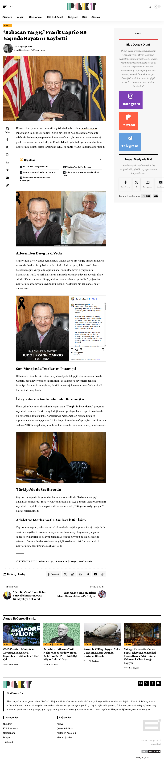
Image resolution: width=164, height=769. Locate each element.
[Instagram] (131, 100)
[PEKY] (82, 6)
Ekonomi (58, 644)
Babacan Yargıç (46, 561)
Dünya (7, 25)
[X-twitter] (146, 683)
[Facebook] (125, 184)
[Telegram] (130, 142)
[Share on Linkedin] (7, 162)
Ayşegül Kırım (26, 47)
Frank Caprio (89, 128)
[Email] (7, 178)
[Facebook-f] (152, 683)
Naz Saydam (134, 668)
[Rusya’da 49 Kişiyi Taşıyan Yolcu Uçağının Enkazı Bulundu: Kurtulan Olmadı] (102, 634)
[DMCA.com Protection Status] (151, 751)
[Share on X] (7, 147)
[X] (136, 184)
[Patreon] (128, 121)
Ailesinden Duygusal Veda (35, 166)
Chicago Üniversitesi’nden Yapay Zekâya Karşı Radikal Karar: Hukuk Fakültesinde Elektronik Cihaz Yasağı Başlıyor (140, 656)
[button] (6, 6)
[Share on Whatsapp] (7, 154)
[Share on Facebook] (7, 139)
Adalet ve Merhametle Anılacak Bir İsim (81, 174)
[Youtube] (158, 683)
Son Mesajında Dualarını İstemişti (39, 172)
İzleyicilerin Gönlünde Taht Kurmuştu (35, 179)
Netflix (146, 195)
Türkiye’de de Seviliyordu (78, 166)
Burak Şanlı (13, 664)
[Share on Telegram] (7, 170)
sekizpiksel (156, 743)
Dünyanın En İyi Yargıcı (66, 561)
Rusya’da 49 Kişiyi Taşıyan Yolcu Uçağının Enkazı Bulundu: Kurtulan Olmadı (102, 653)
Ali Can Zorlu (94, 661)
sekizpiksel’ (144, 758)
